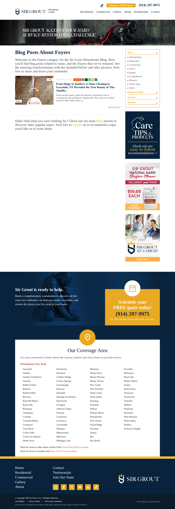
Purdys (93, 432)
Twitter (86, 79)
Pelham (93, 409)
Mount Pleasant (97, 377)
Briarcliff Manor (30, 401)
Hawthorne (61, 401)
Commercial (103, 11)
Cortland (27, 416)
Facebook (83, 79)
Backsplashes (135, 57)
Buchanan (27, 409)
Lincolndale (62, 424)
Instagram (56, 487)
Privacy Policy (34, 501)
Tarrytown (128, 393)
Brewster (27, 397)
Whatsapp (89, 79)
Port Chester (96, 420)
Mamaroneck (62, 432)
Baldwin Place (29, 385)
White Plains (130, 420)
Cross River (28, 428)
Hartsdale (60, 393)
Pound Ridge (96, 424)
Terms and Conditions (53, 501)
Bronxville (28, 405)
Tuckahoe (128, 401)
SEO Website (142, 502)
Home (19, 468)
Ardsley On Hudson (32, 377)
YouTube (80, 487)
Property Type (135, 92)
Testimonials (141, 11)
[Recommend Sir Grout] (142, 237)
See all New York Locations (75, 447)
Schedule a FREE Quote (121, 5)
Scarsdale (128, 369)
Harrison (60, 389)
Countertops (135, 65)
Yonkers (127, 424)
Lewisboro (61, 420)
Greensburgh (62, 385)
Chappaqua (28, 412)
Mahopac (60, 428)
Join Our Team (63, 477)
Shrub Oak (129, 377)
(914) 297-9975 (149, 5)
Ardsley (26, 373)
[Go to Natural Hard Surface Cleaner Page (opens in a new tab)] (142, 186)
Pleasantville (96, 416)
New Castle (95, 385)
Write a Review (101, 5)
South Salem (130, 389)
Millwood (61, 436)
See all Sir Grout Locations (64, 451)
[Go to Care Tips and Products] (142, 135)
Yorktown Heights (132, 428)
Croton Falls (28, 432)
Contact (155, 11)
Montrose (94, 369)
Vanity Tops (134, 84)
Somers (127, 385)
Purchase (94, 428)
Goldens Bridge (63, 377)
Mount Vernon (97, 381)
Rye (92, 436)
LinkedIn (88, 487)
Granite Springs (63, 381)
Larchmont (61, 416)
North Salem (96, 397)
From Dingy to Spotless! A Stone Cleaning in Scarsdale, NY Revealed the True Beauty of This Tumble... (85, 87)
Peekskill (94, 405)
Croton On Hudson (31, 436)
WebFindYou (155, 502)
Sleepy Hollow (131, 381)
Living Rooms (135, 76)
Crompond (28, 424)
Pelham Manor (97, 412)
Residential (86, 11)
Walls (132, 88)
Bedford (26, 389)
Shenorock (129, 373)
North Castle (96, 393)
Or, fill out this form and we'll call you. (132, 319)
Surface (131, 102)
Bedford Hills (29, 393)
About (127, 11)
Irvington (60, 405)
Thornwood (129, 397)
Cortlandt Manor (30, 420)
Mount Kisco (96, 373)
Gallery (117, 11)
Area (130, 52)
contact (77, 125)
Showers (133, 80)
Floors (132, 68)
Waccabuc (128, 412)
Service (131, 97)
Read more (114, 107)
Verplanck (128, 409)
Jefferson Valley (63, 409)
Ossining (94, 401)
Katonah (60, 412)
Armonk (26, 381)
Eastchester (61, 369)
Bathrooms (134, 61)
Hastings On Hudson (66, 397)
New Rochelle (96, 389)
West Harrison (130, 416)
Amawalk (27, 369)
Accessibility (20, 501)
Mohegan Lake (63, 440)
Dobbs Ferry (28, 440)
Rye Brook (95, 440)
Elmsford (60, 373)
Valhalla (127, 405)
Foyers (132, 72)
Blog (99, 121)
